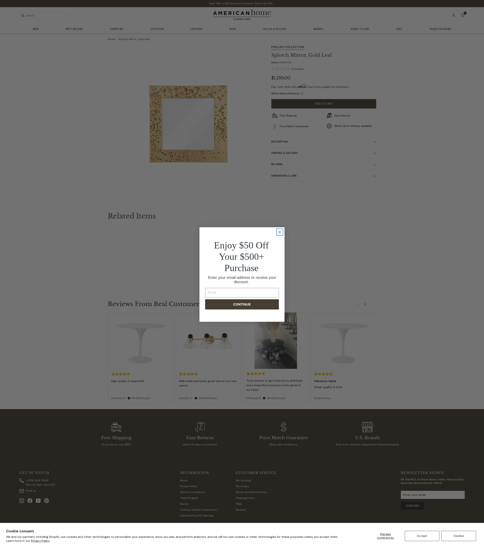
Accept (422, 536)
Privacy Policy (40, 541)
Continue (242, 304)
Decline (459, 536)
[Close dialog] (279, 232)
